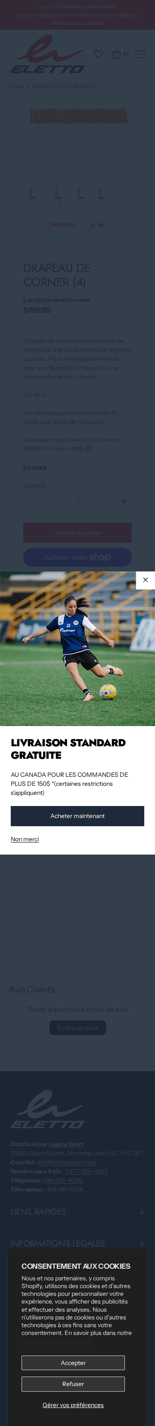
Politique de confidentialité (57, 1340)
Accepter (73, 1363)
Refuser (73, 1384)
